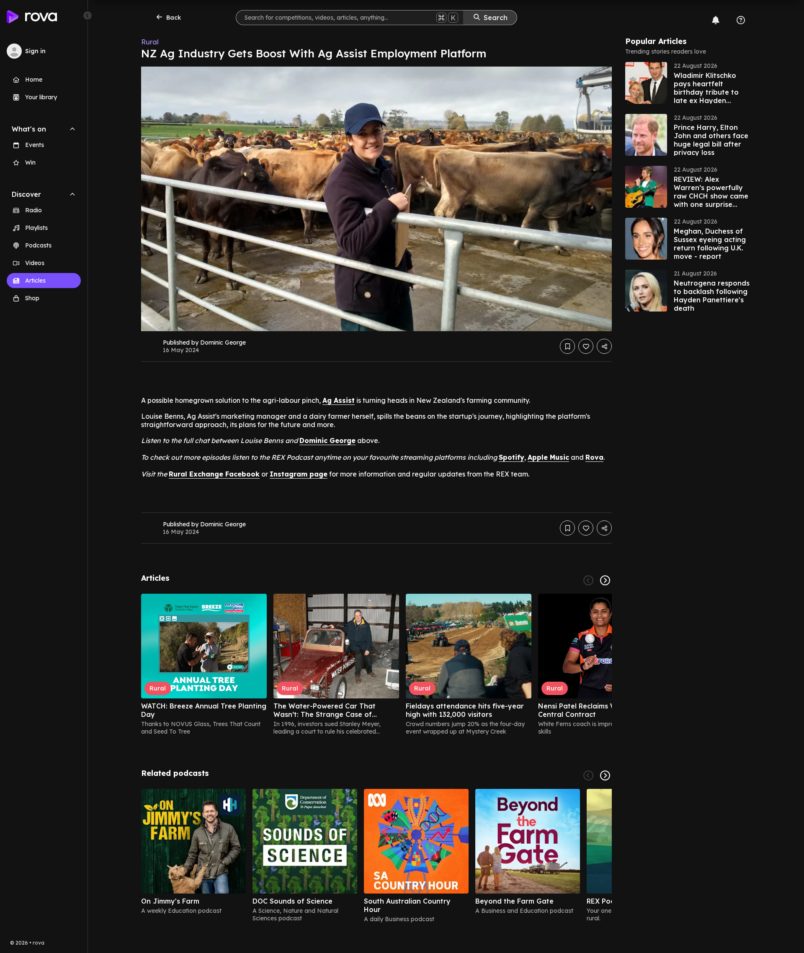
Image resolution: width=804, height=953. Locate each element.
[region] (376, 664)
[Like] (585, 346)
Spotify (511, 457)
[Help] (741, 20)
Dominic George (327, 440)
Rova (594, 457)
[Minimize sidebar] (87, 15)
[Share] (604, 346)
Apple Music (548, 457)
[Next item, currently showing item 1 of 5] (605, 775)
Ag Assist (338, 400)
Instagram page (298, 474)
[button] (688, 83)
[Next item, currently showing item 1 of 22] (605, 580)
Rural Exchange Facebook (214, 474)
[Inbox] (716, 20)
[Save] (567, 346)
